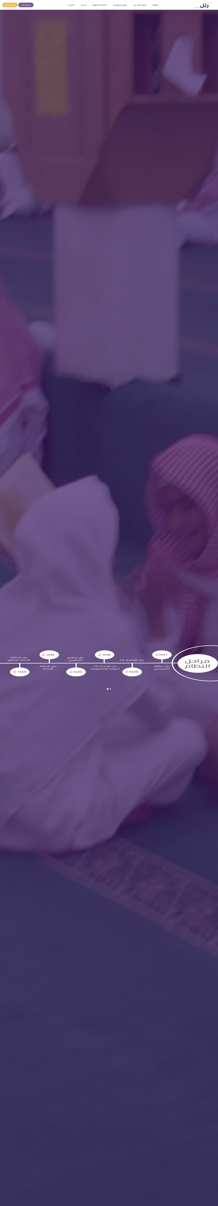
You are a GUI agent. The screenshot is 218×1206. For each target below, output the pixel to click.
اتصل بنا (71, 5)
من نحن (83, 5)
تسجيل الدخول (10, 5)
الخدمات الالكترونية (100, 5)
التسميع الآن (26, 5)
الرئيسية (155, 5)
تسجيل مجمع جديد (120, 5)
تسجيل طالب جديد (139, 5)
